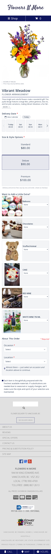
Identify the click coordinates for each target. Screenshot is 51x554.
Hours (43, 551)
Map (26, 551)
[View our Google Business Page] (25, 462)
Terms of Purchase (26, 544)
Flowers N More (25, 8)
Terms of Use (43, 544)
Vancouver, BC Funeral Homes (18, 532)
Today (26, 117)
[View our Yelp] (30, 462)
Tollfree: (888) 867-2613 (25, 485)
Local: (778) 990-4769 (25, 481)
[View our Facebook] (21, 462)
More (5, 107)
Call (9, 551)
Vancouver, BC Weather (12, 540)
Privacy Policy (8, 544)
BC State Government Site (37, 540)
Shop (14, 18)
